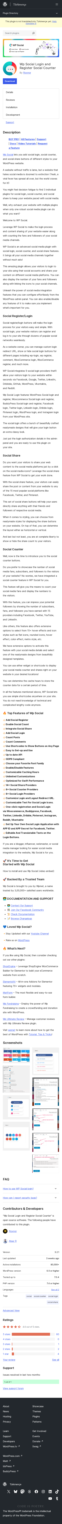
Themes (36, 1411)
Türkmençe (15, 1484)
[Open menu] (57, 4)
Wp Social (8, 154)
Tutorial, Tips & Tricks (40, 1034)
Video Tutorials (27, 143)
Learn (6, 1431)
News (6, 1411)
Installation (11, 107)
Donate (37, 1441)
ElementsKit (9, 981)
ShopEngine (9, 966)
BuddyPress (11, 1471)
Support (10, 122)
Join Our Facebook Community (27, 909)
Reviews (10, 99)
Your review (9, 1359)
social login (53, 1296)
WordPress (24, 940)
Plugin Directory (10, 13)
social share (53, 1302)
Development (13, 114)
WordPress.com (12, 1456)
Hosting (7, 1416)
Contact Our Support (22, 905)
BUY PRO (14, 139)
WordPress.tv (11, 1446)
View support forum (13, 1388)
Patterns (37, 1421)
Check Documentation (23, 914)
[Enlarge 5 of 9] (55, 1051)
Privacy (7, 1421)
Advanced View (11, 1310)
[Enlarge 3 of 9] (26, 1099)
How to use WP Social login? (18, 1188)
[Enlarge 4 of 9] (26, 1125)
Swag (36, 1446)
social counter (40, 1296)
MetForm (8, 992)
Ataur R (13, 1241)
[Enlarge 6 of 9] (55, 1081)
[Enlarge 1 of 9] (26, 1051)
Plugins (36, 1416)
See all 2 (55, 1290)
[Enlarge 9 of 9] (55, 1158)
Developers (9, 1441)
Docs (13, 143)
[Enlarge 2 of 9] (26, 1069)
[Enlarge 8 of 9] (55, 1136)
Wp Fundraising (11, 1003)
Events (36, 1436)
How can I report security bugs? (20, 1197)
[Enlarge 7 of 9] (55, 1112)
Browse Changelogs (21, 918)
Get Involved (39, 1431)
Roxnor (27, 72)
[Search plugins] (33, 33)
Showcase (38, 1406)
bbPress (9, 1466)
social (29, 1296)
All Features (28, 139)
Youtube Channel (40, 933)
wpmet (11, 1030)
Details (9, 92)
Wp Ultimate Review (13, 1019)
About (6, 1406)
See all (55, 1359)
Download (10, 81)
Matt (7, 1461)
